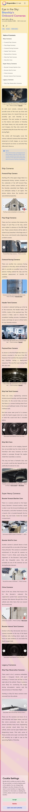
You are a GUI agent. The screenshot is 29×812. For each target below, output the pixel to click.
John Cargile (14, 485)
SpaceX (20, 105)
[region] (14, 205)
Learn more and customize (14, 807)
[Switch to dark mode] (13, 3)
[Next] (25, 205)
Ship (3, 28)
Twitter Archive (15, 28)
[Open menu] (25, 3)
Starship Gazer (18, 296)
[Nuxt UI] (9, 3)
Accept (14, 799)
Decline (14, 803)
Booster (8, 28)
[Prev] (4, 205)
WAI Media (21, 485)
